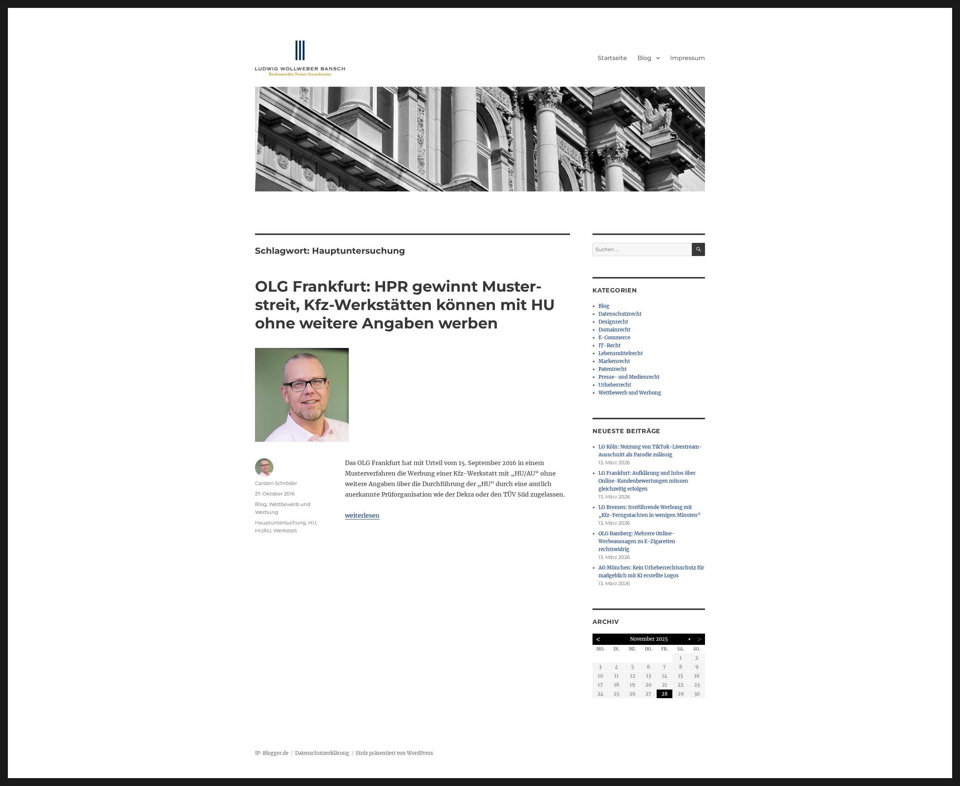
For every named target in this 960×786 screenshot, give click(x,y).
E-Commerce (614, 337)
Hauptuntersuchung (280, 522)
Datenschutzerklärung (322, 753)
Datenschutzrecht (620, 314)
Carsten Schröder (276, 483)
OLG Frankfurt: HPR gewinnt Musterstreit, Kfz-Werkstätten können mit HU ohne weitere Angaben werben (405, 304)
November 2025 (649, 639)
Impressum (687, 58)
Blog (644, 58)
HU (312, 522)
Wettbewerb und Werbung (629, 393)
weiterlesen (362, 515)
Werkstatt (285, 530)
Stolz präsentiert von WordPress (394, 753)
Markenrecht (614, 361)
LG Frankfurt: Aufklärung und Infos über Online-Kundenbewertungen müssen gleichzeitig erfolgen (647, 481)
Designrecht (613, 322)
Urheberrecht (614, 385)
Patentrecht (612, 369)
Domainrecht (614, 330)
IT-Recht (609, 345)
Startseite (612, 58)
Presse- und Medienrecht (629, 377)
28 (665, 694)
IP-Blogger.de (271, 753)
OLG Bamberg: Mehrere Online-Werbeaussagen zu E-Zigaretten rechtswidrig (636, 541)
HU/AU (263, 530)
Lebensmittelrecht (620, 353)
